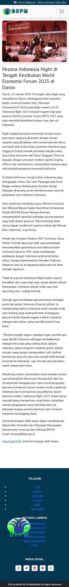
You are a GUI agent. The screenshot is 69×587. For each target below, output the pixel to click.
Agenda (37, 491)
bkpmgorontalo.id (34, 532)
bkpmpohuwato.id (34, 541)
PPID (34, 545)
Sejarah (37, 500)
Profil (37, 504)
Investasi (37, 495)
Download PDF (11, 441)
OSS (37, 487)
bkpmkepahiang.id (34, 523)
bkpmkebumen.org (34, 527)
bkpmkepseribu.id (34, 536)
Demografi (37, 509)
